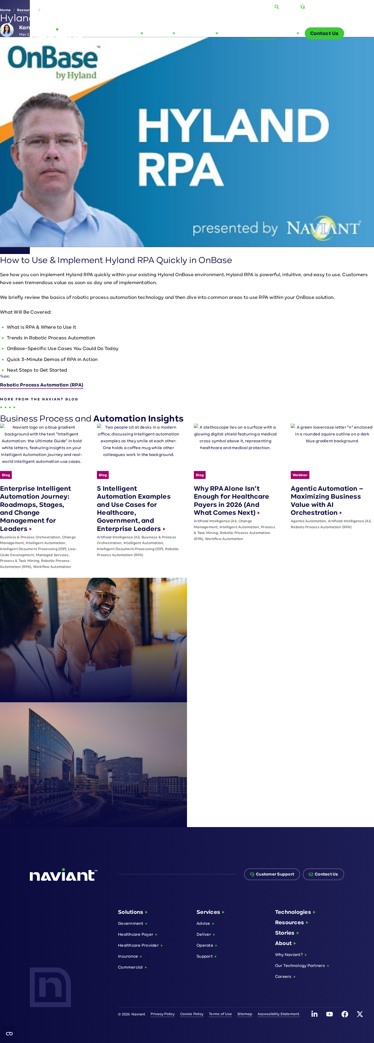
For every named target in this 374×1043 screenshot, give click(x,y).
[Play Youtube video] (187, 142)
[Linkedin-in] (314, 1014)
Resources (289, 922)
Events (262, 6)
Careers (283, 976)
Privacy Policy (163, 1014)
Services (208, 912)
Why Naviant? (289, 954)
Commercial (130, 967)
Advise (203, 923)
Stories (285, 932)
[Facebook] (345, 1014)
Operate (205, 945)
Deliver (204, 934)
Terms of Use (220, 1014)
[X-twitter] (360, 1014)
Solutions (130, 912)
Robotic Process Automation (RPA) (41, 385)
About (283, 943)
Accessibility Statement (279, 1014)
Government (130, 923)
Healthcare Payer (135, 934)
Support (205, 956)
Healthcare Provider (138, 945)
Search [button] (288, 6)
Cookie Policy (191, 1014)
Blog (245, 6)
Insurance (128, 956)
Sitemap (244, 1014)
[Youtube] (329, 1014)
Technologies (293, 912)
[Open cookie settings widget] (9, 1033)
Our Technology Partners (300, 965)
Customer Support (325, 6)
